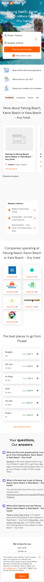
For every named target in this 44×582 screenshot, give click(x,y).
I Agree (22, 576)
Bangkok (10, 461)
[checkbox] (14, 55)
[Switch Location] (36, 39)
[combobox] (22, 35)
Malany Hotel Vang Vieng (18, 515)
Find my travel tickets (22, 49)
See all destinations (22, 427)
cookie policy (11, 568)
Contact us (22, 551)
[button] (40, 3)
